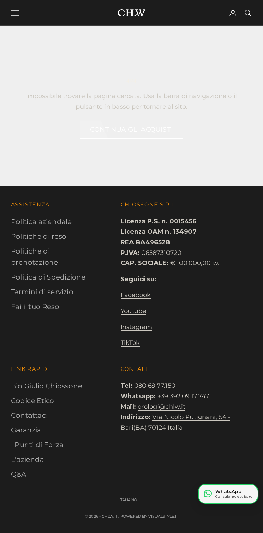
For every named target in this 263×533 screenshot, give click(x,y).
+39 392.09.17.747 (183, 396)
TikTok (130, 343)
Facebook (136, 295)
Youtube (133, 311)
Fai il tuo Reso (35, 306)
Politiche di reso (38, 236)
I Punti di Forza (37, 445)
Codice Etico (32, 400)
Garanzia (26, 430)
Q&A (18, 474)
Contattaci (29, 415)
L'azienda (27, 459)
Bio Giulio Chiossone (46, 386)
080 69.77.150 (154, 385)
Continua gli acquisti (131, 129)
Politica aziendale (41, 222)
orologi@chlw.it (161, 407)
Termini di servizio (42, 292)
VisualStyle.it (163, 516)
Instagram (136, 327)
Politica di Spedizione (48, 277)
